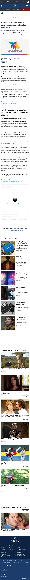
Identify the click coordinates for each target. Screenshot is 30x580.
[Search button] (27, 5)
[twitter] (12, 541)
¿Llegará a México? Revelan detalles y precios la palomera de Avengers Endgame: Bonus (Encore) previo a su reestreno (22, 273)
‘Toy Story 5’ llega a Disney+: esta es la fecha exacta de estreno (21, 243)
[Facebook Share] (2, 62)
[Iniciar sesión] (28, 1)
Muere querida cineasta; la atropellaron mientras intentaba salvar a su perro (21, 303)
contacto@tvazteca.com (19, 554)
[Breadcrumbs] (2, 13)
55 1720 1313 (17, 555)
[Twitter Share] (4, 62)
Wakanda (25, 175)
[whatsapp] (18, 541)
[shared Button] (6, 62)
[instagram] (14, 541)
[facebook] (16, 541)
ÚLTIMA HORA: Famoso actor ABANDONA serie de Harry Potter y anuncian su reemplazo (22, 318)
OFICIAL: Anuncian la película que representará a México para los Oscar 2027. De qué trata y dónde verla (22, 258)
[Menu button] (3, 5)
